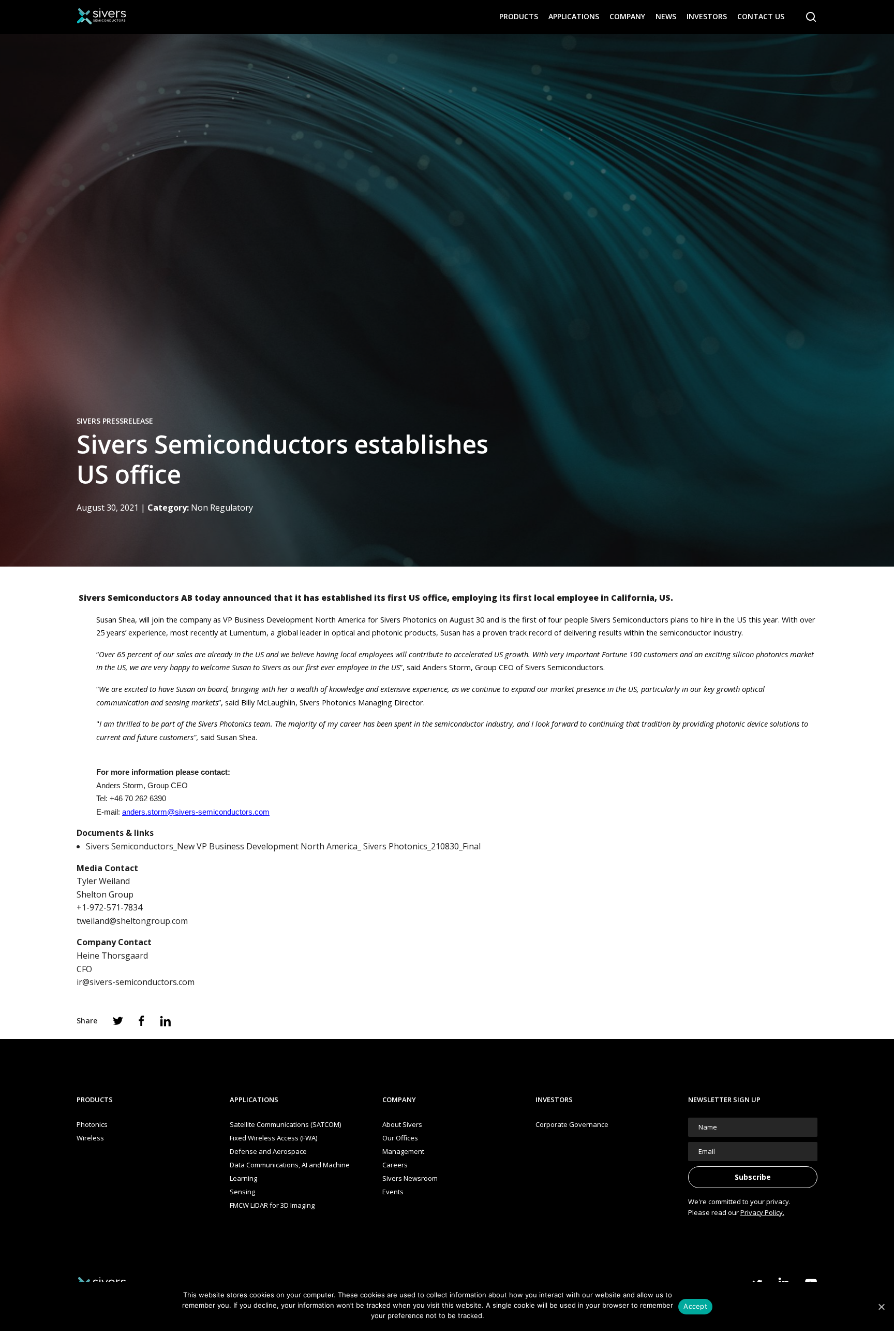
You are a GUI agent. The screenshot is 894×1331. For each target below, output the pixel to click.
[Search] (811, 17)
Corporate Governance (571, 1124)
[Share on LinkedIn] (165, 1021)
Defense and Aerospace (268, 1151)
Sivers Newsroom (410, 1178)
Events (393, 1191)
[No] (881, 1306)
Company (627, 16)
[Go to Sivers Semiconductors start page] (101, 16)
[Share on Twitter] (118, 1021)
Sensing (242, 1191)
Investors (707, 16)
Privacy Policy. (762, 1212)
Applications (573, 16)
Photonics (92, 1124)
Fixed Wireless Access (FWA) (273, 1137)
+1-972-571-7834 (109, 907)
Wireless (90, 1137)
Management (403, 1151)
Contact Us (760, 16)
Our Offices (400, 1137)
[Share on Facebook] (141, 1021)
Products (518, 16)
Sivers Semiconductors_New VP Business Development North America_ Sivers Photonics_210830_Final (283, 846)
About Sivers (402, 1124)
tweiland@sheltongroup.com (132, 921)
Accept (695, 1306)
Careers (395, 1164)
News (665, 16)
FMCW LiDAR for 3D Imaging (272, 1205)
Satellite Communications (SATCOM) (285, 1124)
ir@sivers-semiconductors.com (136, 982)
